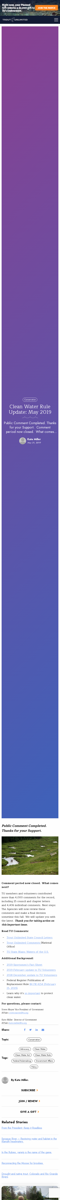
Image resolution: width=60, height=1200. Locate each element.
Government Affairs (44, 1060)
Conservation (30, 399)
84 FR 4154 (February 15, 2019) (31, 986)
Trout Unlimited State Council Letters (29, 937)
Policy (34, 1066)
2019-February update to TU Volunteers (31, 970)
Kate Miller (34, 439)
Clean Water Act (22, 1055)
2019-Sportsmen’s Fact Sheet (24, 965)
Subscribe (28, 1090)
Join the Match (46, 7)
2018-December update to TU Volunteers (32, 975)
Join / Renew (28, 1101)
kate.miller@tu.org (18, 1023)
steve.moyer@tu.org (18, 1013)
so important (32, 993)
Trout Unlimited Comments (24, 943)
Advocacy (24, 1049)
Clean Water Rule (43, 1055)
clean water (40, 1049)
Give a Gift (28, 1112)
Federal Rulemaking (22, 1060)
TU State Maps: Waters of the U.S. (28, 952)
